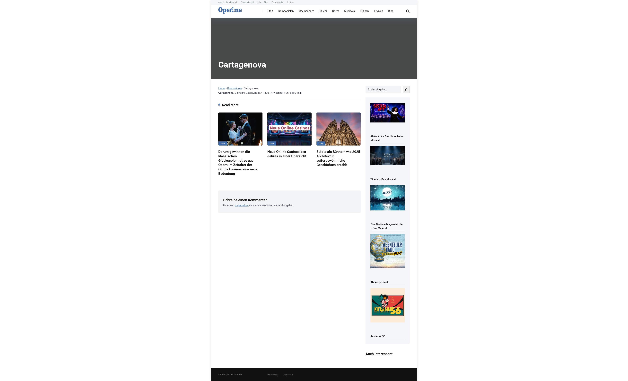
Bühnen (364, 11)
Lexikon (378, 11)
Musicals (349, 11)
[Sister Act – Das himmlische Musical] (387, 113)
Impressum (288, 375)
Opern (335, 11)
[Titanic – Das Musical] (387, 156)
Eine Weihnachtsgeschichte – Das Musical (386, 226)
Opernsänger (306, 11)
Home (221, 88)
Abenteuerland (379, 282)
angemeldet (242, 205)
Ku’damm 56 (377, 336)
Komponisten (286, 11)
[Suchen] (406, 89)
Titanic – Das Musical (383, 179)
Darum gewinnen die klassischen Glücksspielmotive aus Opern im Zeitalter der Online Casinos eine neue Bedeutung (237, 162)
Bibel (266, 2)
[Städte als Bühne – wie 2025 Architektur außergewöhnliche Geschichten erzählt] (338, 129)
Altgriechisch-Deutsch (227, 2)
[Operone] (230, 10)
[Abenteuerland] (387, 251)
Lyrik (259, 2)
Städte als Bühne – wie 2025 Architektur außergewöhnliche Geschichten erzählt (338, 158)
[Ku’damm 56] (387, 305)
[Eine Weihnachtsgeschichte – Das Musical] (387, 198)
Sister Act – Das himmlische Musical (386, 138)
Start (270, 11)
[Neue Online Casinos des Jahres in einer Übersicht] (289, 129)
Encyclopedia (277, 2)
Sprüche (290, 2)
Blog (390, 11)
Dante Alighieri (247, 2)
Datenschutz (273, 375)
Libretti (323, 11)
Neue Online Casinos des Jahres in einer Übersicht (286, 154)
